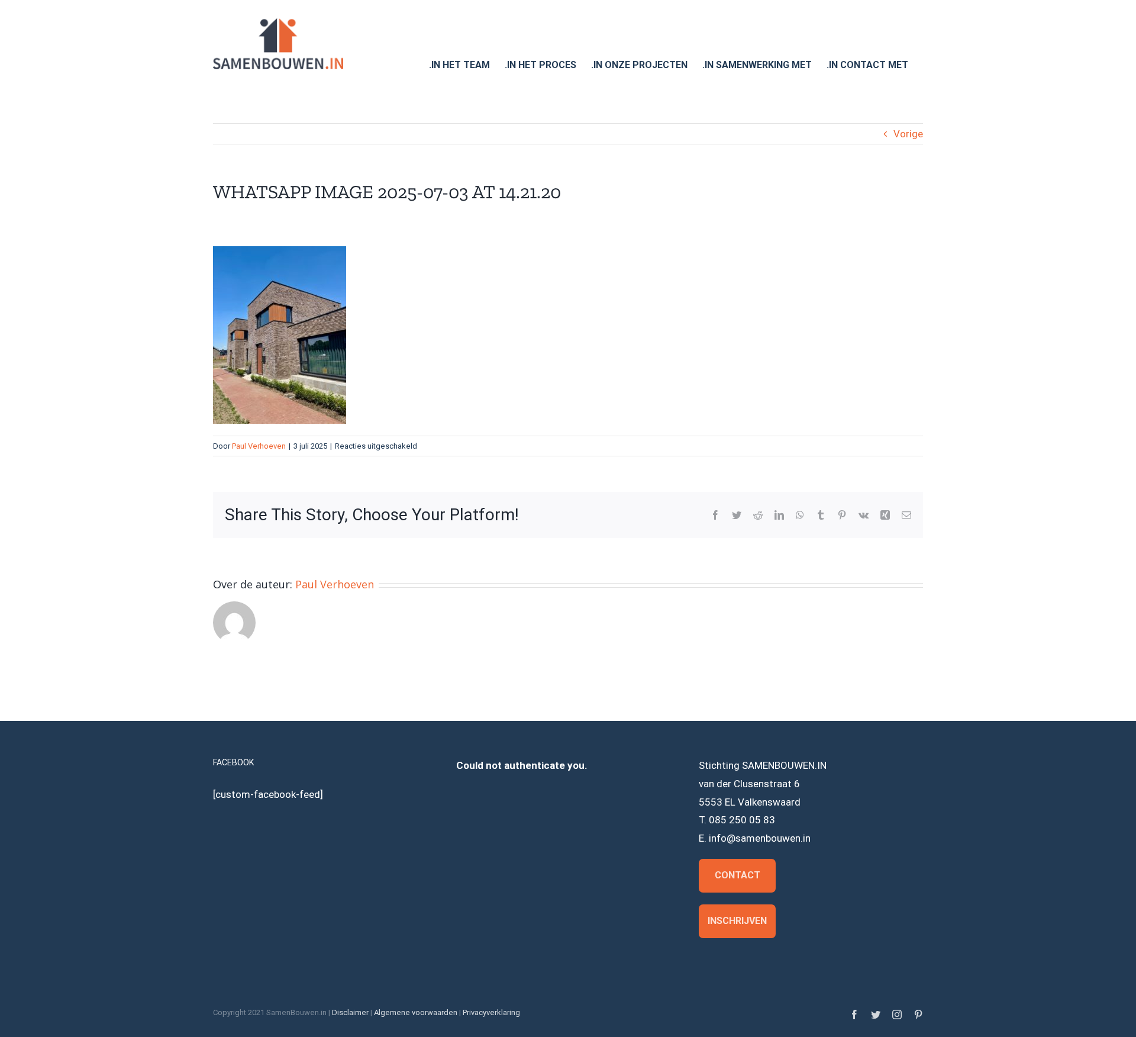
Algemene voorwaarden (415, 1012)
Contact (737, 875)
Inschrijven (737, 920)
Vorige (908, 134)
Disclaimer (350, 1012)
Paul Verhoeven (259, 446)
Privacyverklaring (491, 1012)
